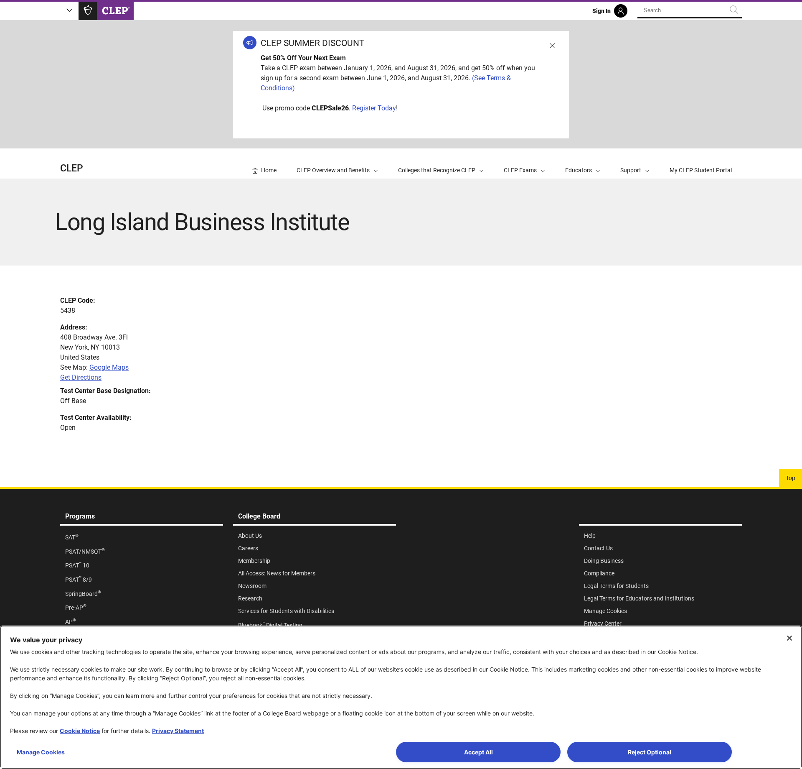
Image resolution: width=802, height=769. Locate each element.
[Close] (789, 638)
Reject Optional (649, 752)
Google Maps (109, 367)
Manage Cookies (41, 752)
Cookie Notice (80, 730)
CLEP (71, 168)
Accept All (478, 752)
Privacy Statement (178, 730)
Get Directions (81, 377)
